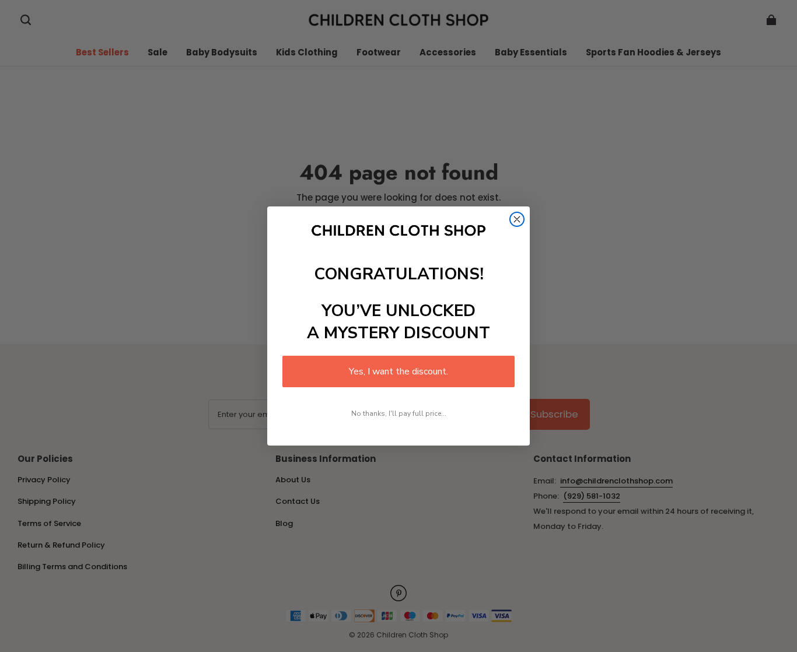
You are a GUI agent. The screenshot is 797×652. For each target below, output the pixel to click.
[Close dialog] (517, 219)
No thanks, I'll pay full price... (398, 413)
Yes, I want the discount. (398, 371)
